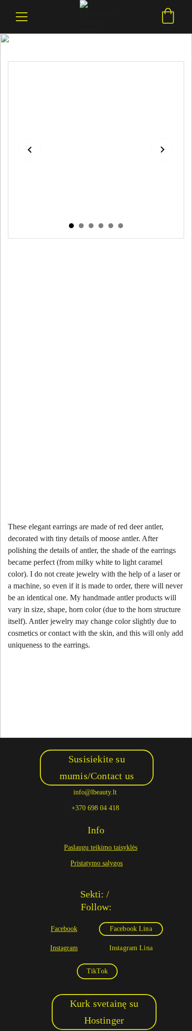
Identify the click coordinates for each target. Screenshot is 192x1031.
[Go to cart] (168, 16)
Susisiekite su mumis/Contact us (97, 767)
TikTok (97, 971)
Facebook (64, 928)
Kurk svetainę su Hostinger (104, 1012)
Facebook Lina (131, 928)
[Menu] (22, 16)
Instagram (64, 948)
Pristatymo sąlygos (96, 863)
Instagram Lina (131, 948)
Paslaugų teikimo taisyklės (100, 847)
